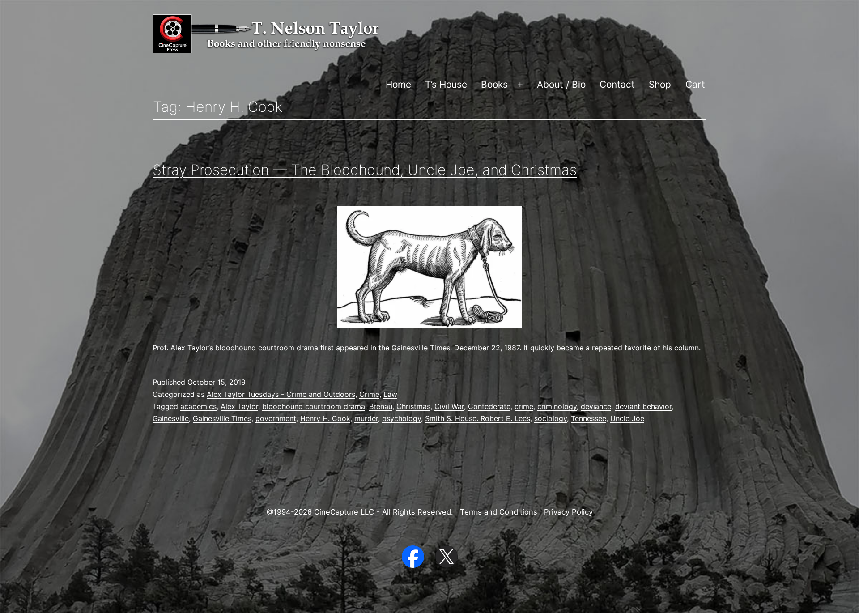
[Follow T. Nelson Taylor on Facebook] (414, 555)
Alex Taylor (239, 406)
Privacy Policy (568, 511)
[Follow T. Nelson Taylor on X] (446, 555)
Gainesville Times (222, 418)
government (275, 418)
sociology (550, 418)
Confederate (489, 406)
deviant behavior (643, 406)
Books (494, 84)
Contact (617, 84)
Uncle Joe (627, 418)
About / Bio (561, 84)
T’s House (446, 84)
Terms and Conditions (498, 511)
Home (398, 84)
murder (366, 418)
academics (198, 406)
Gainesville (171, 418)
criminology (557, 406)
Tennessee (588, 418)
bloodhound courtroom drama (313, 406)
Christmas (413, 406)
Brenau (380, 406)
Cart (695, 84)
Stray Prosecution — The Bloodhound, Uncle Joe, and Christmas (365, 170)
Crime (369, 394)
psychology (401, 418)
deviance (596, 406)
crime (524, 406)
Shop (660, 84)
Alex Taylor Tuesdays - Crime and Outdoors (281, 394)
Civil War (449, 406)
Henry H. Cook (325, 418)
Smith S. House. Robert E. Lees (477, 418)
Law (390, 394)
